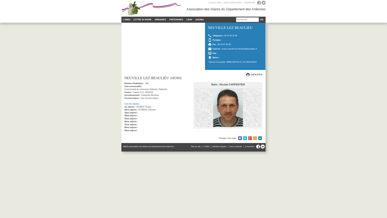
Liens (189, 19)
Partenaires (176, 19)
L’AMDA (126, 19)
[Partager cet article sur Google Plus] (250, 138)
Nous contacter (232, 3)
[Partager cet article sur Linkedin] (260, 138)
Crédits (207, 146)
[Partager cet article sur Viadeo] (255, 138)
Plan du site (215, 3)
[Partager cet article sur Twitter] (245, 138)
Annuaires (160, 19)
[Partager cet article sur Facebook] (240, 138)
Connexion (249, 3)
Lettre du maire (142, 19)
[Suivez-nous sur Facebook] (259, 3)
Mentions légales (220, 146)
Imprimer (257, 74)
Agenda (199, 19)
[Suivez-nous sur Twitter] (264, 3)
